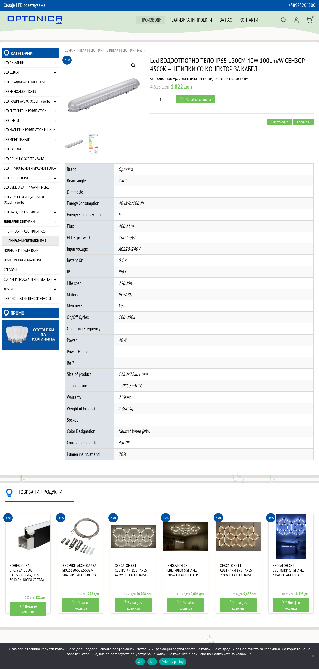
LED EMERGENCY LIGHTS (20, 91)
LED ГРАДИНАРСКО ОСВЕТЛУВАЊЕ (27, 101)
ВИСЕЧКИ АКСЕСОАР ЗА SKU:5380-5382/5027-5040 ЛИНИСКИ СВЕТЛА (79, 570)
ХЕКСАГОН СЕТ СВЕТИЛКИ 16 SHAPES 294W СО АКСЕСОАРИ (236, 570)
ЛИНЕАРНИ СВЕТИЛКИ (19, 221)
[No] (312, 655)
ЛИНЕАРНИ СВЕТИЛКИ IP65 (27, 240)
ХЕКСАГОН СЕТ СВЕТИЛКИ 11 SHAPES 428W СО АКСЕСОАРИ (131, 570)
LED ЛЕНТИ (11, 120)
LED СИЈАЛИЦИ (14, 62)
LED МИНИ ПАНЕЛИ (17, 139)
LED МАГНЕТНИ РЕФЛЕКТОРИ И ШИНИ (29, 129)
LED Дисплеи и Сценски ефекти (27, 298)
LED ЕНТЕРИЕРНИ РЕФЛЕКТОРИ (25, 110)
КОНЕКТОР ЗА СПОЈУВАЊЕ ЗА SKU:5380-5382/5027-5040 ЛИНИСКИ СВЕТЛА (27, 572)
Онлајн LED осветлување (25, 5)
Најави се (296, 20)
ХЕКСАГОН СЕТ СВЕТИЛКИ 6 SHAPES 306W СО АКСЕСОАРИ (182, 570)
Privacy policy (173, 662)
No (152, 662)
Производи (150, 20)
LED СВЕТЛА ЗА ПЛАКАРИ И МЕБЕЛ (27, 187)
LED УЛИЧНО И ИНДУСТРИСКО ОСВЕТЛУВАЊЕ (24, 199)
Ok (140, 662)
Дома (69, 50)
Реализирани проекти (190, 20)
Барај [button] (283, 20)
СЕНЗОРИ (10, 269)
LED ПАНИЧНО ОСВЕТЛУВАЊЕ (24, 158)
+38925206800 (302, 5)
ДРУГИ (8, 288)
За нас (226, 20)
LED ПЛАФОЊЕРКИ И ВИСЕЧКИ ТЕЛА (29, 168)
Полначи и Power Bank (21, 250)
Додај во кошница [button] (29, 609)
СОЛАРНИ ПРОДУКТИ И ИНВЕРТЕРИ (28, 279)
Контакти (249, 20)
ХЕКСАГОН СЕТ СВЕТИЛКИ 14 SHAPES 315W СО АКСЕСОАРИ (289, 570)
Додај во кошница (198, 99)
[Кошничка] (309, 20)
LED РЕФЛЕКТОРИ (16, 177)
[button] (133, 65)
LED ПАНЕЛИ (12, 148)
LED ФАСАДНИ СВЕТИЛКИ (21, 211)
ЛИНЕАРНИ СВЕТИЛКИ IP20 (27, 231)
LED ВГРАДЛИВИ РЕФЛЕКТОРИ (24, 81)
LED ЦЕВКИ (11, 72)
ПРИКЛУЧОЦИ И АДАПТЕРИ (22, 259)
